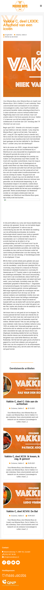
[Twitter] (13, 562)
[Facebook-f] (4, 562)
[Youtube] (18, 562)
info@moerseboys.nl (11, 557)
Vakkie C (24, 35)
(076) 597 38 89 (10, 554)
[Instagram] (9, 562)
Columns (18, 35)
